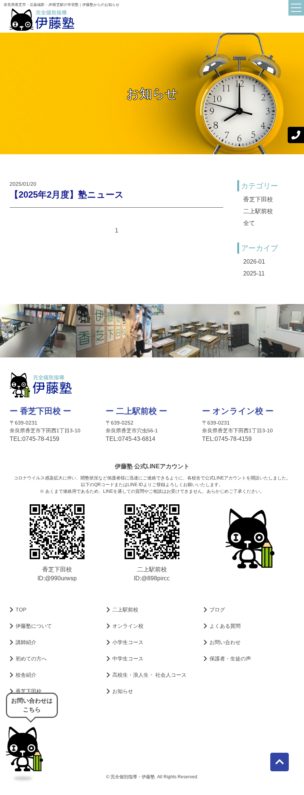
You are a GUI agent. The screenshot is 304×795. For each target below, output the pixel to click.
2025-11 (254, 273)
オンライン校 (127, 626)
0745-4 (127, 439)
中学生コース (127, 659)
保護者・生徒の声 (230, 659)
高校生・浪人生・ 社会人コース (149, 675)
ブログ (217, 610)
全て (249, 223)
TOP (21, 610)
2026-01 (254, 261)
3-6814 (136, 439)
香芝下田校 (258, 199)
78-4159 (233, 439)
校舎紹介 (26, 675)
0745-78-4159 (40, 439)
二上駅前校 (258, 211)
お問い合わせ (225, 642)
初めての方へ (31, 659)
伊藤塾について (34, 626)
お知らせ (122, 691)
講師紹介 (26, 642)
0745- (222, 439)
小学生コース (127, 642)
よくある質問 (225, 626)
